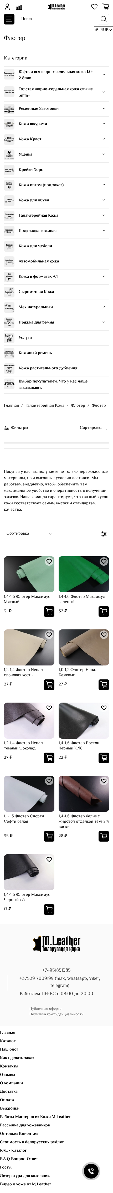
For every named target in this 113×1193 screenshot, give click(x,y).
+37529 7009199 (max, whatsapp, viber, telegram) (59, 982)
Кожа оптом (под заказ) (41, 185)
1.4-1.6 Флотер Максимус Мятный (27, 599)
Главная (11, 405)
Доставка (9, 1091)
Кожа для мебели (35, 246)
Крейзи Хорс (31, 170)
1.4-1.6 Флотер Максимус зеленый (82, 599)
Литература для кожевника (26, 1176)
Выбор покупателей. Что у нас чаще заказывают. (53, 384)
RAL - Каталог (13, 1150)
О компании (11, 1083)
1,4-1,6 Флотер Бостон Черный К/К (79, 746)
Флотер (78, 405)
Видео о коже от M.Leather (25, 1184)
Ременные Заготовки (39, 109)
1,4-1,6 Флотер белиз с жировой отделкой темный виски (84, 821)
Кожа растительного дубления (48, 368)
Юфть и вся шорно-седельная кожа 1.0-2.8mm (56, 75)
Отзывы (7, 1075)
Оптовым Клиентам (19, 1134)
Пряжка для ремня (36, 322)
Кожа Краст (30, 139)
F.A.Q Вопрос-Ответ (19, 1159)
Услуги (25, 338)
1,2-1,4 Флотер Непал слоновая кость (23, 673)
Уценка (25, 154)
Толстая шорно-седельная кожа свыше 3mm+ (56, 92)
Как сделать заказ (17, 1058)
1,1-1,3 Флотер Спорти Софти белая (24, 819)
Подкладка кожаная (37, 231)
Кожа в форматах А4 (38, 277)
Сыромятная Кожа (36, 292)
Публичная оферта (45, 1009)
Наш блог (9, 1049)
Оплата (7, 1100)
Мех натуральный (36, 307)
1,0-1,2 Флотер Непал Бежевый (78, 673)
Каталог (8, 1041)
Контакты (9, 1066)
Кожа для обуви (34, 200)
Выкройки (9, 1108)
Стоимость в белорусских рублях (32, 1142)
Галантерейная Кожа (38, 215)
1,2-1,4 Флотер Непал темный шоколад (23, 746)
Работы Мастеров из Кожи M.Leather (35, 1117)
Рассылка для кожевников (25, 1125)
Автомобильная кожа (39, 261)
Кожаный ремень (35, 353)
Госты (6, 1167)
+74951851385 (56, 970)
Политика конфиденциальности (56, 1014)
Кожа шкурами (33, 124)
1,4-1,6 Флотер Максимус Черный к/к (27, 897)
